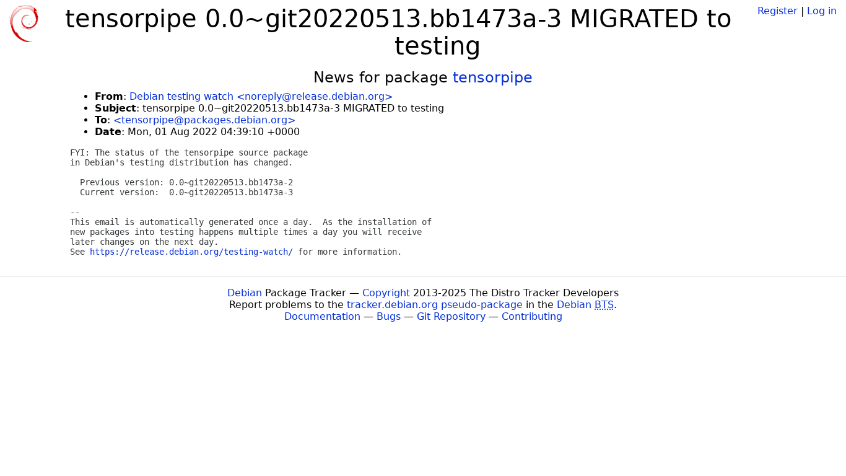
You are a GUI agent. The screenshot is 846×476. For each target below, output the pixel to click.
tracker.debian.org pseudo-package (435, 305)
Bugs (389, 316)
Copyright (386, 293)
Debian (244, 293)
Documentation (322, 316)
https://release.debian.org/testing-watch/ (191, 252)
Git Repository (451, 316)
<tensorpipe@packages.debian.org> (204, 120)
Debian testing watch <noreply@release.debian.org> (261, 96)
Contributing (532, 316)
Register (777, 11)
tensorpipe (493, 77)
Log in (822, 11)
